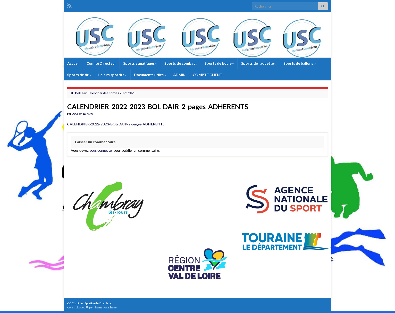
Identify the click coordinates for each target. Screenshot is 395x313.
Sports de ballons (298, 63)
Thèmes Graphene (105, 307)
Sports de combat (180, 63)
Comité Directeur (101, 63)
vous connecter (101, 150)
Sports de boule (218, 63)
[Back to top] (384, 302)
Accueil (73, 63)
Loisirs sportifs (111, 74)
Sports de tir (78, 74)
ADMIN (179, 74)
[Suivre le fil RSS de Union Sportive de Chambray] (69, 5)
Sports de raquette (258, 63)
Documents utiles (149, 74)
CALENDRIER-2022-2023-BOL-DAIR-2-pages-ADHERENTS (116, 124)
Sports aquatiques (139, 63)
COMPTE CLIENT (207, 74)
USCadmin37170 (82, 113)
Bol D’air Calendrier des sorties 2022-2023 (105, 93)
